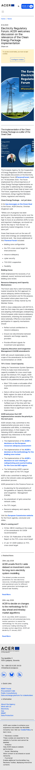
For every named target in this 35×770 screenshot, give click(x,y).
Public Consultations (9, 693)
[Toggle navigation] (2, 11)
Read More (6, 594)
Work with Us (6, 706)
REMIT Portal (6, 689)
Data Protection (7, 715)
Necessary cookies (11, 736)
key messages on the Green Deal (19, 204)
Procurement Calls (8, 691)
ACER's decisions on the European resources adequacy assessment (17, 443)
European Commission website (20, 515)
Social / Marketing (11, 751)
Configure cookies (17, 59)
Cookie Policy (26, 730)
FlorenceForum (23, 177)
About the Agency (8, 704)
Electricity (5, 709)
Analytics (8, 745)
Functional (8, 758)
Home (3, 19)
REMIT (3, 713)
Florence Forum (10, 240)
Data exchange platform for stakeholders (17, 695)
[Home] (7, 5)
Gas (2, 711)
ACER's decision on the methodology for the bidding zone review (19, 452)
